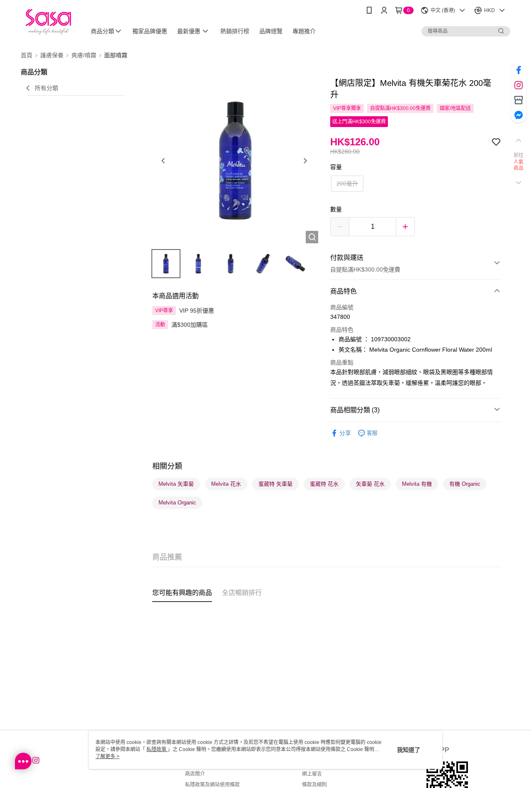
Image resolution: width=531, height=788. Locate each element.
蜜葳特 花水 (324, 484)
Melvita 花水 (226, 484)
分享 (345, 433)
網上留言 (312, 774)
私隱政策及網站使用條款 (212, 785)
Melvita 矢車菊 (176, 484)
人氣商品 (519, 165)
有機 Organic (464, 484)
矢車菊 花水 (370, 484)
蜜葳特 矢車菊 (275, 484)
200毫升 (347, 183)
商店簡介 (195, 774)
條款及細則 (314, 785)
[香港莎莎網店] (48, 21)
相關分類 (167, 466)
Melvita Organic (177, 502)
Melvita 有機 (417, 484)
